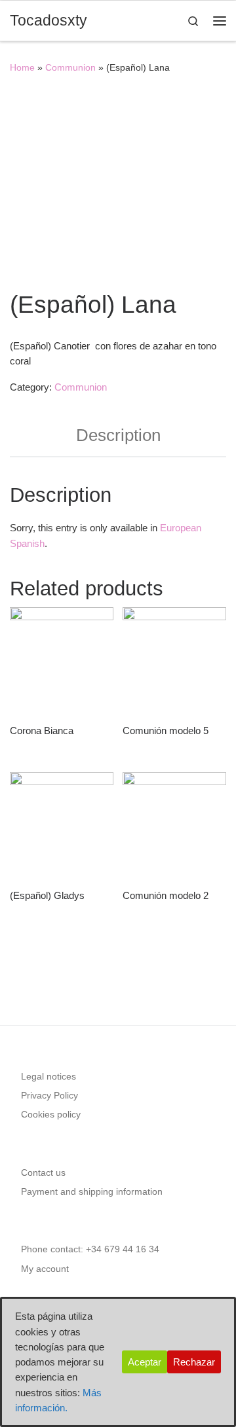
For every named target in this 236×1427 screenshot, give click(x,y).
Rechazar (194, 1361)
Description (118, 435)
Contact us (43, 1173)
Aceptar (144, 1361)
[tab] (118, 435)
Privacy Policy (49, 1096)
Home (22, 67)
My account (45, 1269)
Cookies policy (51, 1114)
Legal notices (48, 1077)
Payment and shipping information (92, 1192)
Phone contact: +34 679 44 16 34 (90, 1249)
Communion (70, 67)
